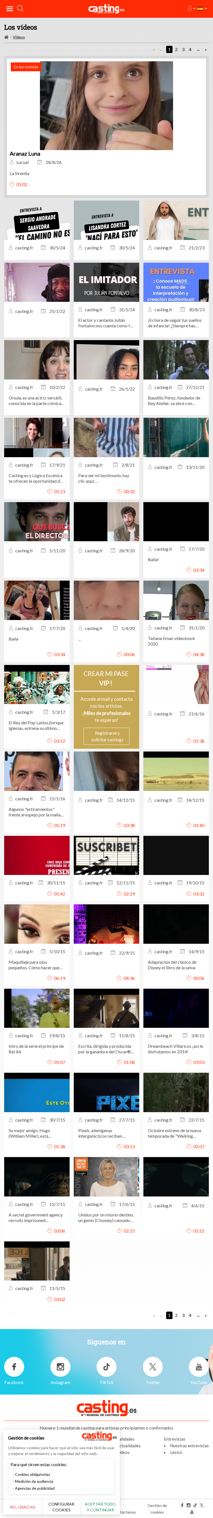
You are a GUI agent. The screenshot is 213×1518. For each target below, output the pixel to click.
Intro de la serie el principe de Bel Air (36, 1048)
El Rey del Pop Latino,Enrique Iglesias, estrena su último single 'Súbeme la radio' (36, 725)
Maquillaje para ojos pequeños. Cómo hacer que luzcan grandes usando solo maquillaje (34, 964)
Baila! (153, 559)
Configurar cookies (61, 1507)
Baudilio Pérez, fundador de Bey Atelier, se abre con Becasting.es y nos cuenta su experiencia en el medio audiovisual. (174, 400)
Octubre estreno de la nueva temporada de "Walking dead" (174, 1133)
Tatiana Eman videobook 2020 (171, 641)
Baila (13, 638)
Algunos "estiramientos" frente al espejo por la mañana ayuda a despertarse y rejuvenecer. (37, 812)
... (79, 638)
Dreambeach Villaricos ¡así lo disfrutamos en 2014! (175, 1048)
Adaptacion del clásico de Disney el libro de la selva (172, 964)
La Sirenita (19, 173)
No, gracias (23, 1507)
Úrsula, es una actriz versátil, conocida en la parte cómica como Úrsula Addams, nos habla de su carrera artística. (35, 400)
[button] (191, 8)
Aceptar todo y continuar (100, 1507)
